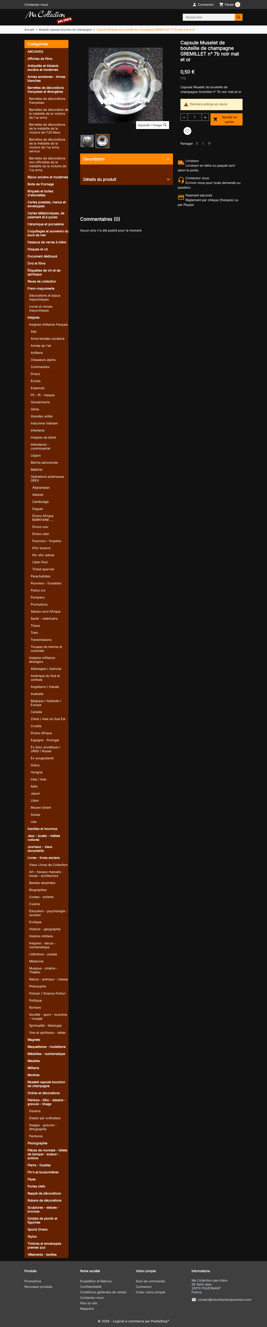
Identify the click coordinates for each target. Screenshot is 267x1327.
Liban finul (39, 562)
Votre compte (146, 1271)
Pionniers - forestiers (46, 583)
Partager (196, 143)
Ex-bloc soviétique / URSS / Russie (45, 749)
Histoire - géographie (45, 929)
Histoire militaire (41, 936)
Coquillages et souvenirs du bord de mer (48, 233)
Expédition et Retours (96, 1281)
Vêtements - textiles (42, 1254)
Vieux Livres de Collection (48, 865)
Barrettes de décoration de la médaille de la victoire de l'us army (48, 113)
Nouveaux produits (38, 1287)
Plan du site (88, 1303)
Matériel (36, 469)
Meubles (34, 1061)
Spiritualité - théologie (45, 1025)
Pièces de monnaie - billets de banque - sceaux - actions (47, 1154)
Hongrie (36, 772)
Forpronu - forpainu (46, 541)
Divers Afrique (41, 733)
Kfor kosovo (41, 548)
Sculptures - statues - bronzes (43, 1209)
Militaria (33, 1068)
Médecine (36, 961)
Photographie (37, 1143)
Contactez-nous (36, 4)
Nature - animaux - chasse (48, 979)
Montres (33, 1075)
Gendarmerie (40, 402)
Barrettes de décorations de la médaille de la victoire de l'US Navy (47, 128)
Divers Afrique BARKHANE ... (42, 518)
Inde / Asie (38, 779)
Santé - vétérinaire (44, 618)
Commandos (40, 367)
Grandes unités (42, 416)
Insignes (33, 317)
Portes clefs (36, 1186)
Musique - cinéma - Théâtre (43, 970)
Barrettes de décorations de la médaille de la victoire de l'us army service (47, 145)
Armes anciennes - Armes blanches (46, 79)
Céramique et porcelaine (46, 224)
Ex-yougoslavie (42, 758)
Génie (35, 409)
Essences (37, 388)
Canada (36, 712)
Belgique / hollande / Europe (46, 703)
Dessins (34, 1111)
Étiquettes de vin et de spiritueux (44, 272)
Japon (35, 793)
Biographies (38, 890)
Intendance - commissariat (40, 446)
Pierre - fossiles (39, 1165)
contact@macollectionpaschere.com (224, 1300)
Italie (34, 786)
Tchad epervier (43, 569)
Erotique (35, 922)
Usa (33, 822)
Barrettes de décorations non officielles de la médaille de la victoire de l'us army (47, 164)
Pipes (32, 1179)
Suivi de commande (150, 1281)
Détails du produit (99, 179)
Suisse (35, 815)
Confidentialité (90, 1287)
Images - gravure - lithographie (43, 1127)
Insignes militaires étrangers (42, 660)
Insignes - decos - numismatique (42, 945)
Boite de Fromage (41, 184)
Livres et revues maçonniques (40, 308)
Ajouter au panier (225, 119)
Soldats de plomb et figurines (42, 1220)
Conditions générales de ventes (103, 1292)
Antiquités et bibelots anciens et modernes (43, 68)
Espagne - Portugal (45, 740)
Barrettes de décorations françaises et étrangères (46, 90)
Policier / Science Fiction (47, 993)
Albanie (37, 495)
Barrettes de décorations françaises (47, 100)
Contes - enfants (41, 897)
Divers (35, 374)
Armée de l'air (41, 346)
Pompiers (38, 597)
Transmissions (41, 640)
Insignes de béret (43, 437)
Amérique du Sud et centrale (45, 678)
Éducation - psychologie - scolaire (48, 913)
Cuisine (34, 904)
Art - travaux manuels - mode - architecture (46, 874)
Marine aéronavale (44, 462)
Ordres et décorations (44, 1093)
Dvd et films (36, 263)
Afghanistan (41, 488)
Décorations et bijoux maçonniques (45, 297)
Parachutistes (40, 576)
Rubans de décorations (44, 1200)
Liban (35, 800)
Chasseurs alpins (43, 360)
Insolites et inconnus (42, 829)
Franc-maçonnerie (41, 288)
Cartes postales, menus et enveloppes (47, 204)
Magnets (34, 1040)
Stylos (32, 1236)
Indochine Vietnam (44, 423)
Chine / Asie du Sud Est (48, 719)
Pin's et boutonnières (43, 1172)
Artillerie (37, 353)
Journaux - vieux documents (40, 849)
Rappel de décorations (44, 1193)
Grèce (35, 765)
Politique (35, 1000)
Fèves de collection (42, 281)
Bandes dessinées (42, 883)
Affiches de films (40, 59)
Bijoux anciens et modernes (48, 177)
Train (34, 633)
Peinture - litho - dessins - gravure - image (47, 1102)
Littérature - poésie (43, 954)
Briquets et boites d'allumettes (40, 193)
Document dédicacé (42, 256)
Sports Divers (37, 1229)
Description (94, 159)
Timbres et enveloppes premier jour (44, 1245)
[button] (203, 4)
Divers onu (40, 527)
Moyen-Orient (41, 807)
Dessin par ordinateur (45, 1118)
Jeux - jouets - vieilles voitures (44, 838)
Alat (33, 331)
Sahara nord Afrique (45, 611)
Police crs (38, 590)
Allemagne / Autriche (46, 669)
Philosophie (37, 986)
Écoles (35, 381)
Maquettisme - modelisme (47, 1047)
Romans (35, 1007)
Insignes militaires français (48, 324)
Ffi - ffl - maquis (43, 395)
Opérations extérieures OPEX (47, 478)
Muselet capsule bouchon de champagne (46, 1084)
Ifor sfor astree (43, 555)
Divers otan (40, 534)
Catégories (38, 44)
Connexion (144, 1287)
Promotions (39, 604)
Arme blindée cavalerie (48, 339)
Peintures (36, 1136)
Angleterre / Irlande (45, 687)
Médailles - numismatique (46, 1054)
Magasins (87, 1309)
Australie (37, 694)
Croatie (36, 726)
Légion (36, 455)
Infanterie (37, 430)
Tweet (203, 143)
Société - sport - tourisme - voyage (48, 1016)
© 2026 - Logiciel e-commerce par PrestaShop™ (133, 1321)
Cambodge (40, 502)
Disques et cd (38, 249)
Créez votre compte (150, 1292)
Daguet (37, 509)
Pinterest (209, 143)
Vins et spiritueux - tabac (47, 1033)
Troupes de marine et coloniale (46, 649)
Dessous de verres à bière (47, 242)
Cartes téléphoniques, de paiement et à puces (46, 215)
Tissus (35, 626)
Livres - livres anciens (44, 858)
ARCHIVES (35, 52)
